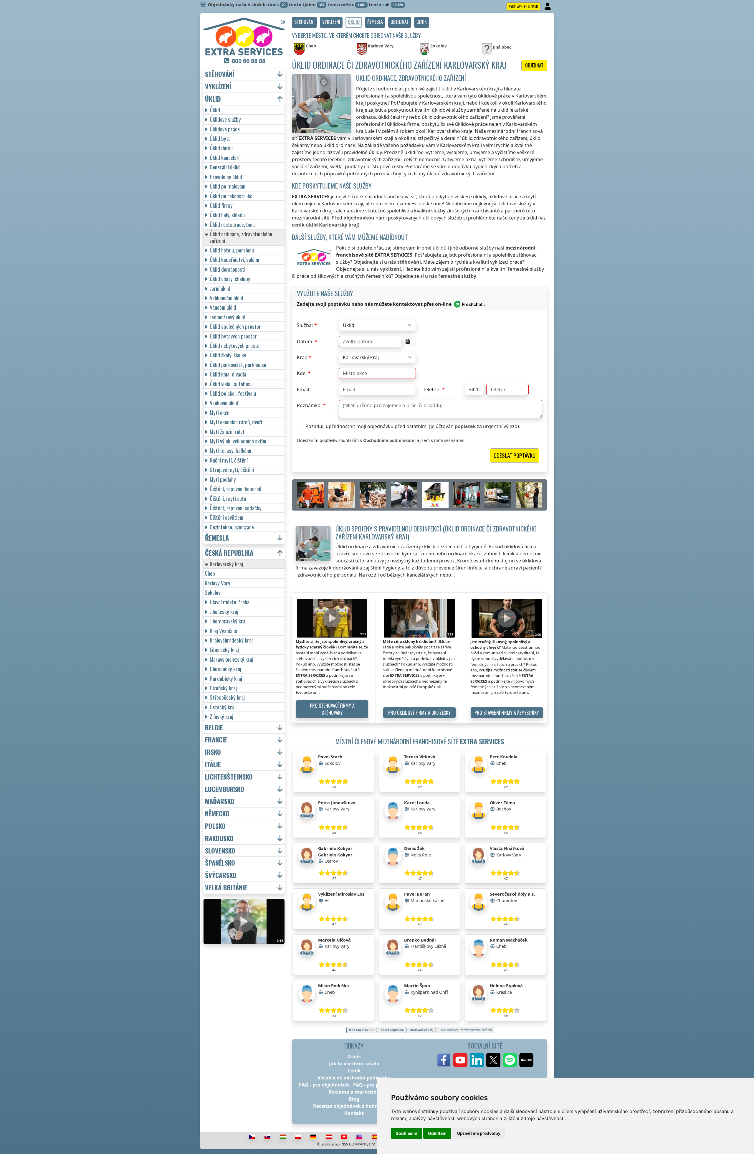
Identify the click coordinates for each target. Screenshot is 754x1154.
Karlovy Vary (217, 583)
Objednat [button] (534, 65)
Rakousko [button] (219, 838)
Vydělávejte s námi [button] (523, 6)
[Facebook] (444, 1060)
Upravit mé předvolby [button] (478, 1133)
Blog (354, 1099)
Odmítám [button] (437, 1133)
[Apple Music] (526, 1060)
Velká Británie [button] (226, 887)
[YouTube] (460, 1060)
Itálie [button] (213, 764)
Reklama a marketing (354, 1092)
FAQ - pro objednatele (324, 1085)
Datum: (305, 341)
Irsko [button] (213, 752)
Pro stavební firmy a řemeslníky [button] (506, 712)
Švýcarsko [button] (221, 875)
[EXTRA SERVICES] (244, 36)
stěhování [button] (219, 74)
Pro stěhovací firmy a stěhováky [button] (332, 709)
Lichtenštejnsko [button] (229, 776)
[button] (304, 22)
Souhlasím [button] (406, 1133)
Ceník (354, 1070)
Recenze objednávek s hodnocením (354, 1106)
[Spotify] (510, 1060)
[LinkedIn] (477, 1060)
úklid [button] (213, 98)
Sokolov (212, 592)
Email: (303, 389)
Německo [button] (217, 813)
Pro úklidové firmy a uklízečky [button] (419, 712)
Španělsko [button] (220, 862)
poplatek (465, 426)
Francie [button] (216, 739)
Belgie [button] (214, 727)
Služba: (305, 325)
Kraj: (302, 357)
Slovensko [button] (220, 850)
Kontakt (354, 1113)
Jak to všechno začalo (354, 1063)
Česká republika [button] (229, 552)
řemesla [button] (217, 537)
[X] (493, 1060)
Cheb (210, 573)
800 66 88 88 (248, 61)
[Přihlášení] (548, 6)
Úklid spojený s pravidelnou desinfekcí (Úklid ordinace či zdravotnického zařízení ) (436, 532)
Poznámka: (309, 405)
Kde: (302, 373)
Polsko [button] (215, 826)
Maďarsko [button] (219, 801)
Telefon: (432, 389)
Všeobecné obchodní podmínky (354, 1077)
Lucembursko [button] (224, 789)
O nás (354, 1056)
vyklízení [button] (218, 86)
